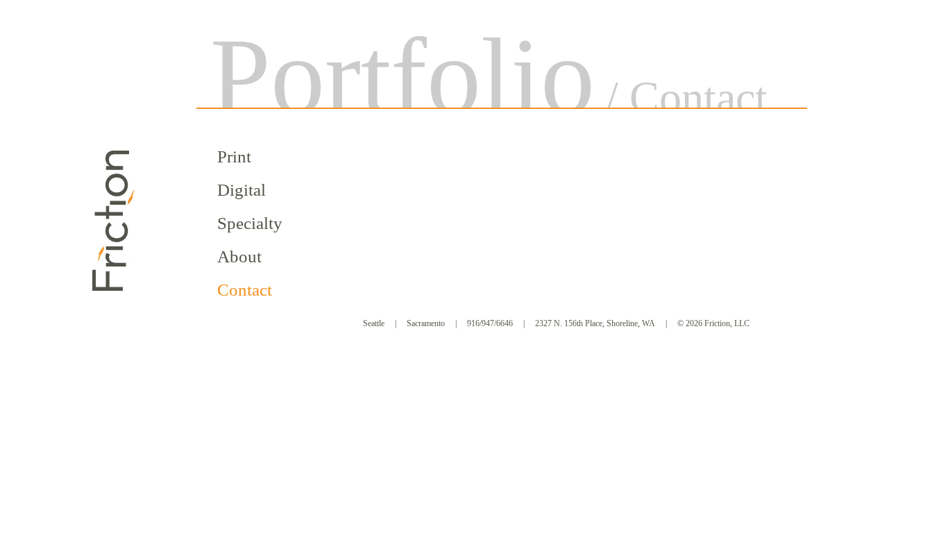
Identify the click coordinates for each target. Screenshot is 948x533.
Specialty (249, 223)
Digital (241, 189)
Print (234, 156)
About (239, 256)
